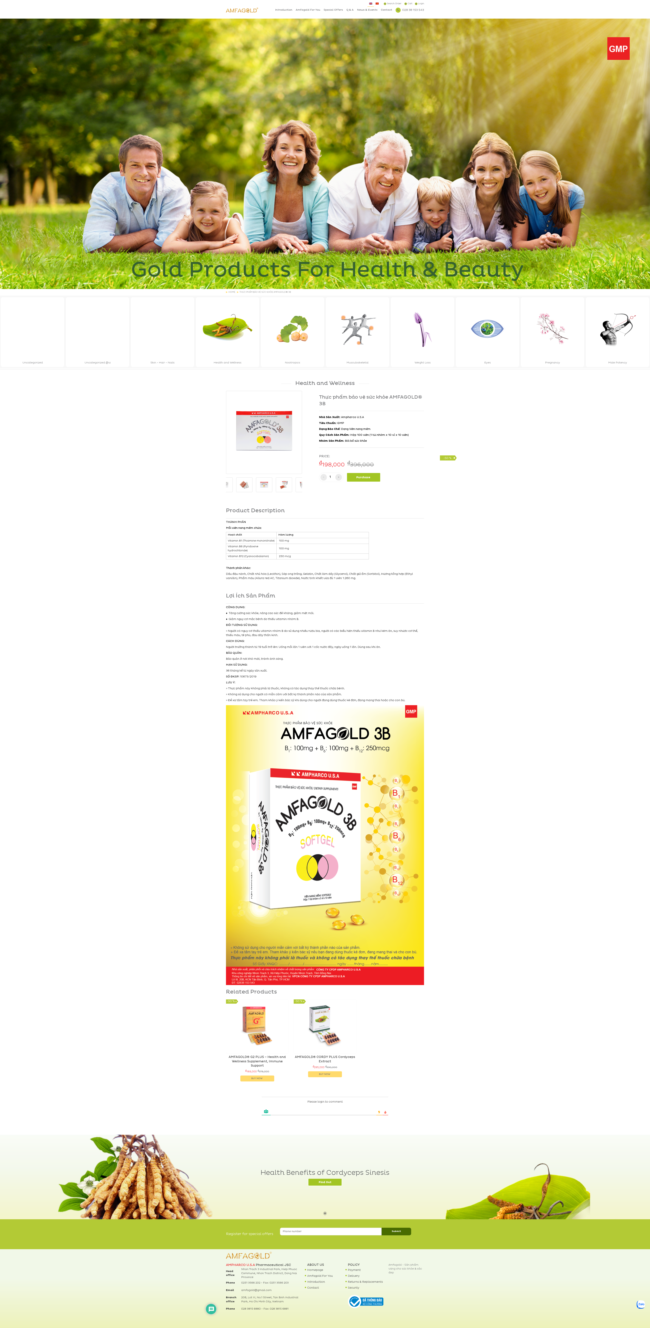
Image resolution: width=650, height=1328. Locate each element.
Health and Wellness (227, 363)
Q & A (350, 10)
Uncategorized (32, 363)
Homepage (315, 1270)
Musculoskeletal (357, 363)
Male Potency (617, 363)
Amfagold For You (308, 10)
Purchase (363, 477)
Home (232, 292)
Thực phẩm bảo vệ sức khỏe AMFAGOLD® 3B (265, 292)
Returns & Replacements (365, 1282)
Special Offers (333, 10)
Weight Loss (423, 363)
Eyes (487, 363)
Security (353, 1288)
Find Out (325, 1182)
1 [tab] (325, 283)
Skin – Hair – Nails (162, 363)
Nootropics (292, 363)
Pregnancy (552, 363)
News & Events (367, 10)
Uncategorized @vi (97, 363)
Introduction (283, 10)
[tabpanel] (325, 154)
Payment (354, 1270)
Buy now (257, 1078)
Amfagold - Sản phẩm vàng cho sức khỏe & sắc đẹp (405, 1269)
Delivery (354, 1276)
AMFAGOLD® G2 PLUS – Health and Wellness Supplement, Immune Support (257, 1061)
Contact (386, 10)
